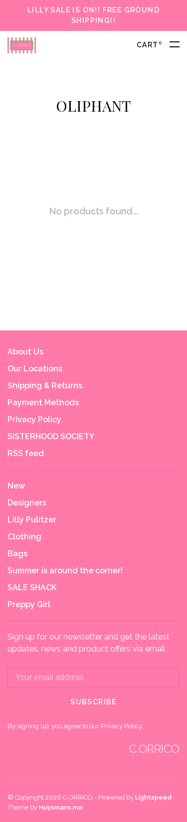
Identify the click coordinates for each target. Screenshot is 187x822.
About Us (25, 351)
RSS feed (25, 453)
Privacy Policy (34, 419)
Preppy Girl (28, 604)
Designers (26, 502)
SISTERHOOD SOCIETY (50, 436)
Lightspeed (153, 797)
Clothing (24, 536)
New (16, 486)
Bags (17, 553)
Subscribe (93, 702)
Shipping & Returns (44, 385)
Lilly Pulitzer (31, 519)
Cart (149, 45)
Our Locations (34, 368)
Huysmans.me (61, 807)
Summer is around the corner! (65, 570)
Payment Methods (43, 402)
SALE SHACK (31, 587)
